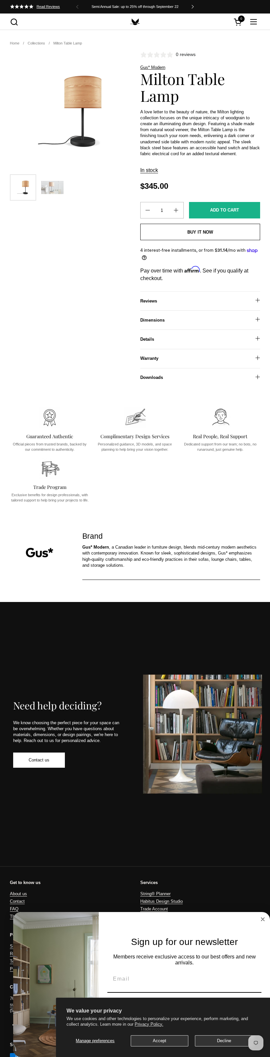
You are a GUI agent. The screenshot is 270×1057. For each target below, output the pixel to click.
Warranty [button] (149, 358)
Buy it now (200, 232)
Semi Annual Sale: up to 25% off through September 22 (135, 7)
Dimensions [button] (152, 320)
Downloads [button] (151, 377)
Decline (224, 1040)
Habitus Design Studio (161, 901)
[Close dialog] (263, 919)
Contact (17, 901)
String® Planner (155, 893)
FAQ (14, 908)
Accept (159, 1040)
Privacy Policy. (149, 1024)
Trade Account (154, 908)
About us (18, 893)
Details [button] (147, 339)
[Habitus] (135, 21)
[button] (14, 22)
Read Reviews (48, 7)
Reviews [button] (148, 301)
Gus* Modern (152, 67)
